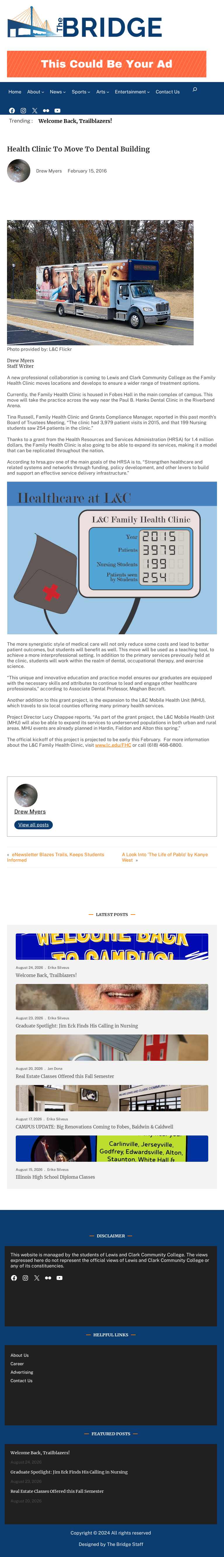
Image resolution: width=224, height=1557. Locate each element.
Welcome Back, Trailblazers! (75, 121)
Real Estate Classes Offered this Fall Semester (65, 1076)
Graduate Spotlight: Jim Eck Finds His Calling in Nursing (77, 1026)
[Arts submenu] (107, 91)
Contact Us (21, 1380)
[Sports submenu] (89, 91)
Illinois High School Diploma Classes (55, 1177)
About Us (19, 1355)
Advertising (21, 1372)
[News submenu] (64, 91)
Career (17, 1363)
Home (14, 92)
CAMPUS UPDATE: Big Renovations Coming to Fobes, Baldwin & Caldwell (94, 1127)
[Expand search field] (195, 92)
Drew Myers (30, 811)
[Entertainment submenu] (148, 91)
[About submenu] (42, 91)
